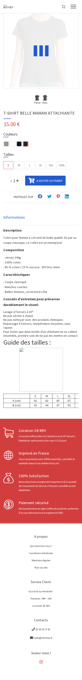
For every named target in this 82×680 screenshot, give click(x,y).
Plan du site (41, 567)
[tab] (41, 217)
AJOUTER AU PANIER (49, 181)
